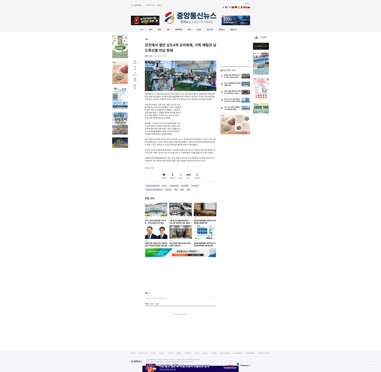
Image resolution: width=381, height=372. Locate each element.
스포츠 (198, 29)
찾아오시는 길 (143, 353)
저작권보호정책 (249, 353)
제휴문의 (178, 353)
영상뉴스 (233, 29)
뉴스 (141, 29)
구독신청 (170, 353)
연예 (189, 29)
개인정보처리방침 (225, 353)
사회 (168, 29)
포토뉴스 (221, 29)
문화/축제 (178, 29)
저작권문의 (188, 353)
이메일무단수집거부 (263, 353)
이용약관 (213, 353)
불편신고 (205, 353)
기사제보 (153, 353)
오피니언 (210, 29)
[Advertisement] (199, 117)
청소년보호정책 (237, 353)
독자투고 (196, 353)
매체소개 (133, 353)
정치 (150, 29)
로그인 (247, 3)
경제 (159, 29)
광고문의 (161, 353)
